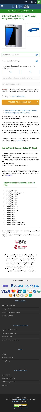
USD (26, 2)
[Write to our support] (32, 2)
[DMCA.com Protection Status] (20, 406)
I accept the (15, 96)
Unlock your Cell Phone (8, 306)
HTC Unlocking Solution (8, 382)
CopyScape (15, 401)
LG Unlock (4, 385)
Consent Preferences (20, 409)
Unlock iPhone (6, 375)
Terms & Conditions (19, 96)
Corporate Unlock (7, 337)
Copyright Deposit (20, 399)
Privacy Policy (6, 361)
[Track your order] (35, 2)
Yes (10, 72)
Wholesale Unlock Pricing (9, 333)
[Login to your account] (39, 2)
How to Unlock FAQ (7, 316)
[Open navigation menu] (2, 7)
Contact (4, 354)
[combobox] (20, 78)
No (30, 72)
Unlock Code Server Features (10, 340)
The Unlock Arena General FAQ (11, 312)
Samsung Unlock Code (8, 378)
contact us (20, 141)
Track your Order (7, 309)
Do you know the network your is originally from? (18, 67)
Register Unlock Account (9, 330)
